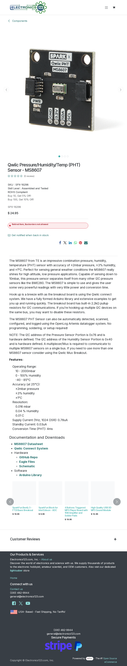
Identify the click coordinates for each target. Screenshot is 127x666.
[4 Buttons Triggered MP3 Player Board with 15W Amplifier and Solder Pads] (76, 493)
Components (19, 20)
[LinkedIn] (70, 243)
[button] (6, 89)
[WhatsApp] (75, 243)
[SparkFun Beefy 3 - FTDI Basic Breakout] (24, 493)
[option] (63, 502)
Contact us (16, 589)
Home (13, 577)
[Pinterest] (80, 243)
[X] (65, 243)
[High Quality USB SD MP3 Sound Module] (103, 493)
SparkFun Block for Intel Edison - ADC (48, 508)
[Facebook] (60, 243)
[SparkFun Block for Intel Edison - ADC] (50, 493)
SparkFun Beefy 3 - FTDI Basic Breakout (22, 508)
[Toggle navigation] (106, 7)
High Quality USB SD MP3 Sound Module (101, 508)
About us (46, 559)
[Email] (86, 243)
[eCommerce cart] (114, 7)
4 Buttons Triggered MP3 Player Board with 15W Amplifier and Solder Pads (76, 511)
